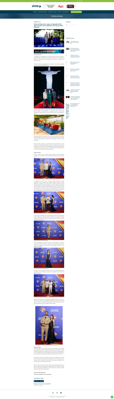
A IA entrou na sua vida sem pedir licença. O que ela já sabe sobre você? (75, 69)
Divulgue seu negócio (42, 11)
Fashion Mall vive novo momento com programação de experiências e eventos (75, 56)
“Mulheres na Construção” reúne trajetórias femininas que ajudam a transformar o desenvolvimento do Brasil (75, 84)
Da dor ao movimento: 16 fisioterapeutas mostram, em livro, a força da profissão (75, 76)
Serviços (35, 11)
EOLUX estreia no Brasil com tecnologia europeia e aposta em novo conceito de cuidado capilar (75, 50)
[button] (35, 381)
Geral (39, 21)
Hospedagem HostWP (60, 397)
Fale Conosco (40, 1)
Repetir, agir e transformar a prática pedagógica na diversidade (75, 63)
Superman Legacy (39, 385)
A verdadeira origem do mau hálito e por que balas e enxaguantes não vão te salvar (75, 91)
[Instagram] (77, 1)
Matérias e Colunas (52, 11)
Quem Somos (34, 1)
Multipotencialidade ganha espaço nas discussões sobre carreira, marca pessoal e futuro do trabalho (75, 98)
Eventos (59, 11)
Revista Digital (65, 11)
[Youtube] (81, 1)
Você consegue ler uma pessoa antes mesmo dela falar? (74, 42)
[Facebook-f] (79, 1)
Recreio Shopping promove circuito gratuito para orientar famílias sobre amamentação (75, 105)
